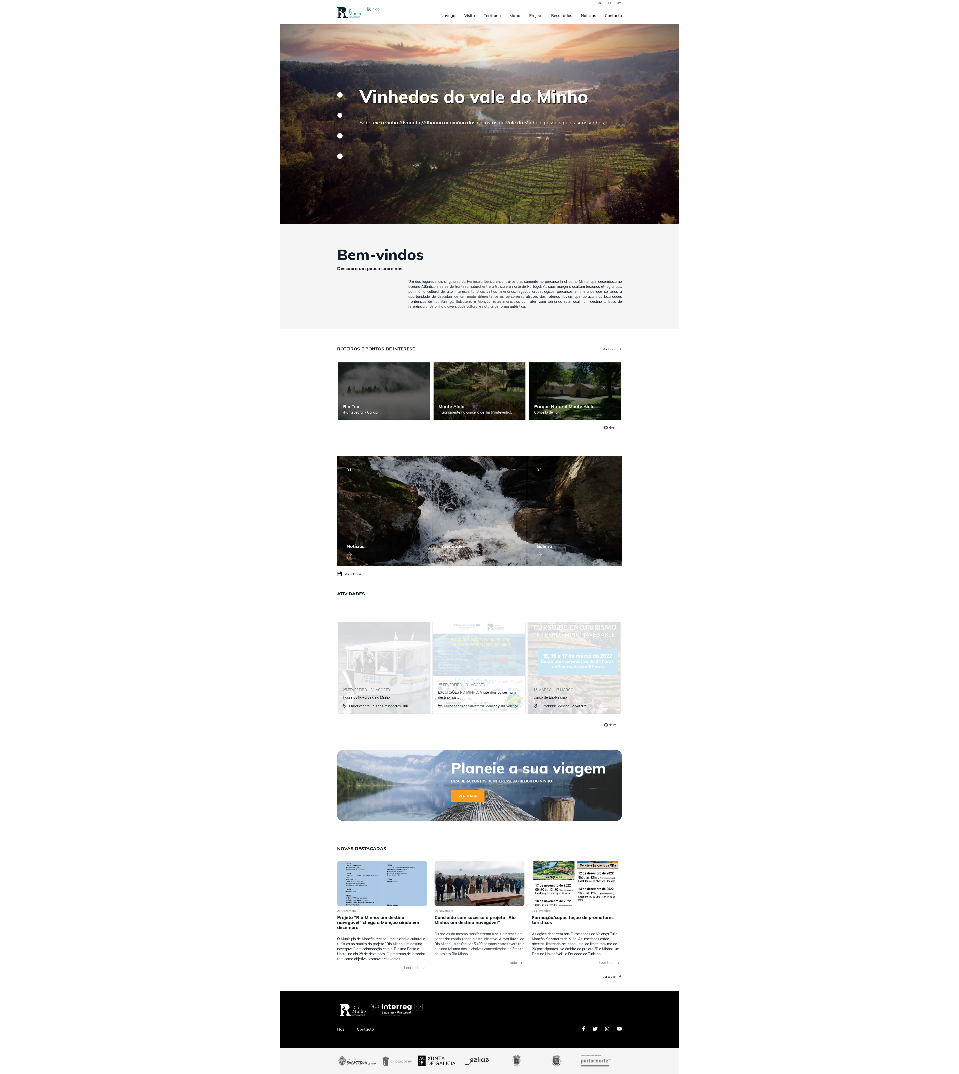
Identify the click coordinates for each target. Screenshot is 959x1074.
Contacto (613, 15)
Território (492, 15)
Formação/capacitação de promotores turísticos (573, 920)
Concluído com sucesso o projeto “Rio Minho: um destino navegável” (475, 920)
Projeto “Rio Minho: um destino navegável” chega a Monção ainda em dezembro (378, 922)
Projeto (535, 15)
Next (612, 428)
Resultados (561, 15)
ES (609, 3)
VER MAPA (468, 796)
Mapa (514, 15)
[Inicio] (405, 11)
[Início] (349, 9)
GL (599, 3)
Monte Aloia (452, 406)
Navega (448, 15)
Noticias (588, 15)
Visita (469, 15)
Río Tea (351, 406)
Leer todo (412, 967)
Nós (340, 1029)
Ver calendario (354, 574)
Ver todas (609, 349)
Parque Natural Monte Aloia (564, 406)
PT (619, 3)
